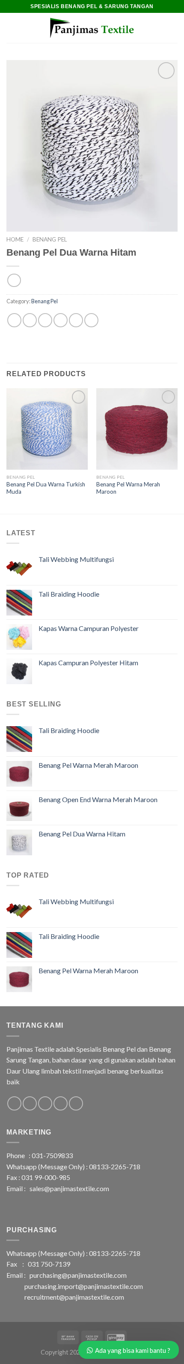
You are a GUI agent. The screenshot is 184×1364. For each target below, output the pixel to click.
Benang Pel (50, 239)
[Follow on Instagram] (30, 1103)
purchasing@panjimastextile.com (78, 1275)
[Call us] (60, 1103)
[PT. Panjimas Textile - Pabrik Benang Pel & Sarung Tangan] (92, 28)
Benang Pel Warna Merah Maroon (128, 488)
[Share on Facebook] (30, 320)
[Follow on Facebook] (14, 1103)
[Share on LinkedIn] (91, 320)
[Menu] (11, 27)
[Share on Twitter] (45, 320)
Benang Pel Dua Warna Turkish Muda (45, 488)
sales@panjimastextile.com (69, 1188)
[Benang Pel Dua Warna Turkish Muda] (47, 429)
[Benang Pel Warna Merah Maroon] (137, 429)
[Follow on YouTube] (76, 1103)
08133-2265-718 (114, 1166)
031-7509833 (52, 1155)
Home (15, 239)
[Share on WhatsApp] (14, 320)
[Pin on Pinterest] (76, 320)
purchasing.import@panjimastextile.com (83, 1286)
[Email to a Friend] (60, 320)
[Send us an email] (45, 1103)
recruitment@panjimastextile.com (74, 1297)
